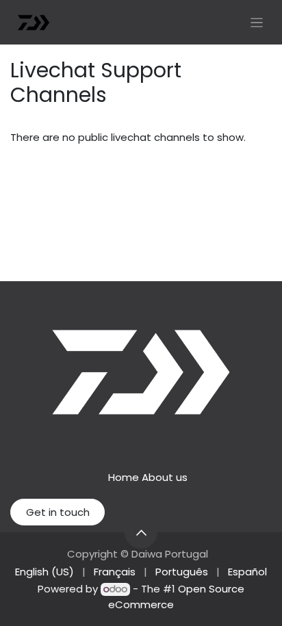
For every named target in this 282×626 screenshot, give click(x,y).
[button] (141, 532)
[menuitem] (44, 572)
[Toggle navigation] (257, 22)
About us (165, 477)
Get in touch (58, 512)
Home (123, 477)
